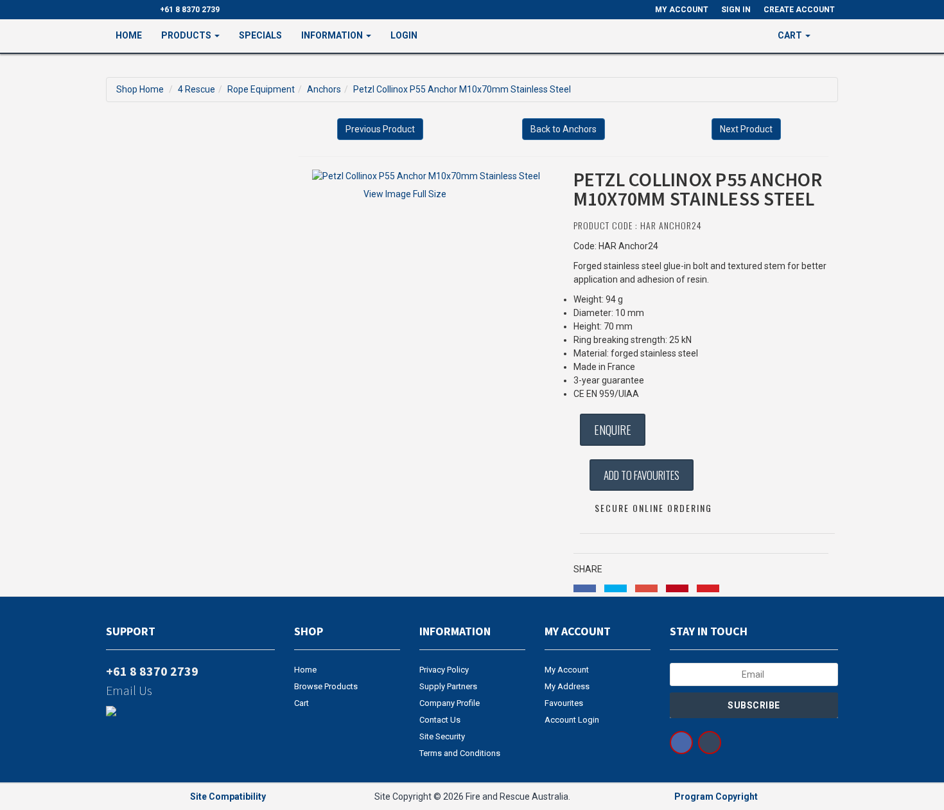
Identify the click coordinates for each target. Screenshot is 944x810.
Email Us (129, 690)
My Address (567, 686)
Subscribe (754, 705)
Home (129, 35)
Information (333, 35)
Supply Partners (448, 686)
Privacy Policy (444, 669)
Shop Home (140, 89)
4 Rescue (196, 89)
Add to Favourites (641, 475)
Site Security (442, 736)
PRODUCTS (187, 35)
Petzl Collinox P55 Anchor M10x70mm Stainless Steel (462, 89)
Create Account (799, 9)
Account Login (572, 720)
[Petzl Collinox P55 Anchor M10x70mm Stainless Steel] (426, 176)
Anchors (324, 89)
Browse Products (326, 686)
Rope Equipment (261, 89)
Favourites (564, 703)
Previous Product (380, 129)
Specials (260, 35)
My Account (567, 669)
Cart (301, 703)
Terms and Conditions (459, 753)
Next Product (746, 129)
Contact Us (439, 720)
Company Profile (449, 703)
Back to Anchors (563, 129)
